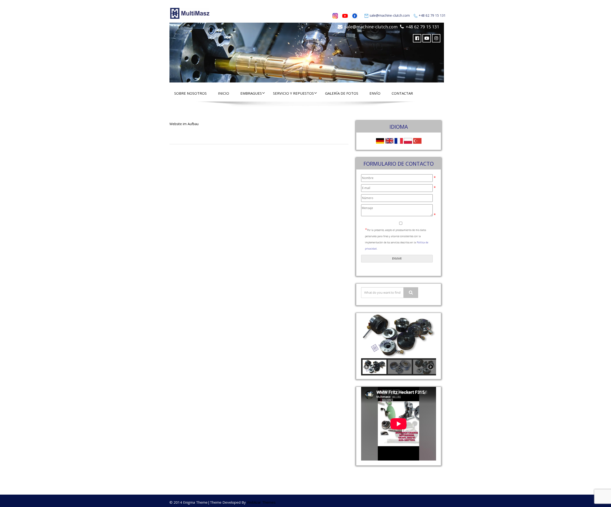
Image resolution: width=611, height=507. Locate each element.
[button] (368, 335)
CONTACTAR (402, 93)
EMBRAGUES (251, 93)
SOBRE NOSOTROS (190, 93)
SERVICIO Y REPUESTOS (293, 93)
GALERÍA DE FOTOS (341, 93)
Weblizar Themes (261, 502)
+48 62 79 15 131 (432, 15)
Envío (374, 93)
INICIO (223, 93)
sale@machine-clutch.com (389, 15)
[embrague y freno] (306, 51)
